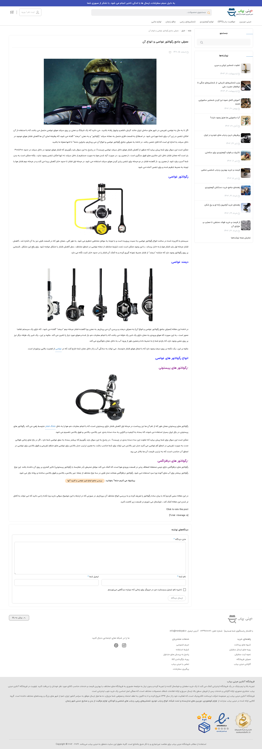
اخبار (183, 31)
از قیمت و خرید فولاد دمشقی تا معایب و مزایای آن (221, 224)
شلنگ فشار (50, 426)
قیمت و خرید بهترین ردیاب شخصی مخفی (220, 170)
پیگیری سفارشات (181, 669)
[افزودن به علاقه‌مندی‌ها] (170, 52)
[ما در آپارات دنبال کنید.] (116, 646)
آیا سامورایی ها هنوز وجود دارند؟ (225, 117)
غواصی (58, 348)
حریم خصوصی (182, 644)
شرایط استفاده (182, 649)
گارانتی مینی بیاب (242, 664)
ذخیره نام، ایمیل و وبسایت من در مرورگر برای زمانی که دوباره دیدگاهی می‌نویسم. (144, 589)
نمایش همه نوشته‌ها (241, 237)
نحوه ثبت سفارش (243, 654)
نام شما (182, 576)
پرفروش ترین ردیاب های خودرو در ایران (222, 135)
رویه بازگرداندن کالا (180, 659)
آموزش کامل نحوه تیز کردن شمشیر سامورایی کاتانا (219, 102)
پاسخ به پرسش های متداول (176, 654)
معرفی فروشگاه (244, 659)
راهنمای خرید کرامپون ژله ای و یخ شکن (222, 204)
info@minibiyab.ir (178, 631)
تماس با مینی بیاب (180, 664)
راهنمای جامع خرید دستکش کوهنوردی (222, 187)
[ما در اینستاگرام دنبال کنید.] (124, 646)
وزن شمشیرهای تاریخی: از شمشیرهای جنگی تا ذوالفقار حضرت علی (218, 84)
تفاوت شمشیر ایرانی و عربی (227, 65)
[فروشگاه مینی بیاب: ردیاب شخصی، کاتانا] (240, 12)
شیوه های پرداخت (242, 644)
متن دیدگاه (180, 539)
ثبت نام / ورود (28, 12)
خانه (189, 31)
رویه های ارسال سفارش (240, 649)
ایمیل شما (94, 576)
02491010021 (205, 631)
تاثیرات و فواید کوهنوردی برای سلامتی (222, 152)
